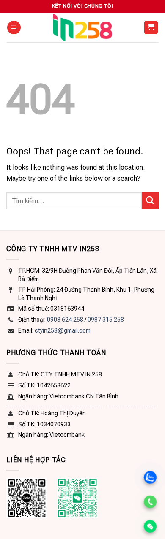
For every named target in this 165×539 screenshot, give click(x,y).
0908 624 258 (65, 319)
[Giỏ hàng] (151, 28)
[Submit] (150, 200)
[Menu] (14, 28)
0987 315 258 (106, 319)
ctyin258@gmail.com (63, 330)
